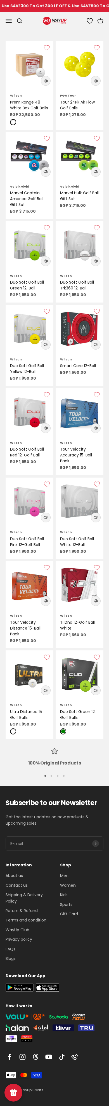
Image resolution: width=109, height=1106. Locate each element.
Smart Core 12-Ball (78, 365)
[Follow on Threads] (35, 1057)
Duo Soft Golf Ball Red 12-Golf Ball (27, 452)
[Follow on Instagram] (22, 1057)
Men (64, 875)
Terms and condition (26, 920)
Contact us (17, 885)
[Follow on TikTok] (62, 1057)
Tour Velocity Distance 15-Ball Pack (25, 628)
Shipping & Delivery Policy (24, 898)
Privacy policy (19, 939)
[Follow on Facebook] (9, 1057)
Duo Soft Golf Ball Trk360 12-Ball (77, 285)
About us (14, 875)
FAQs (10, 949)
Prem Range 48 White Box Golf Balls (29, 105)
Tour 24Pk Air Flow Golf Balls (77, 105)
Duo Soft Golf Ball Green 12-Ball (27, 285)
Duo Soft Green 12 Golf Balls (77, 714)
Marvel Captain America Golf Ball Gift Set (26, 198)
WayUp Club (17, 930)
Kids (64, 895)
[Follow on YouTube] (49, 1057)
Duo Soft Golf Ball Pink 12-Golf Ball (27, 541)
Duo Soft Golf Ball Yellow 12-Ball (27, 368)
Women (68, 885)
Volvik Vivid (19, 186)
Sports (66, 904)
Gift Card (69, 914)
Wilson (16, 95)
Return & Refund (22, 910)
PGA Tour (68, 95)
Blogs (11, 958)
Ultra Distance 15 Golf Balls (26, 714)
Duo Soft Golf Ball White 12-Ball (77, 541)
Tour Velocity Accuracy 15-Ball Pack (76, 455)
